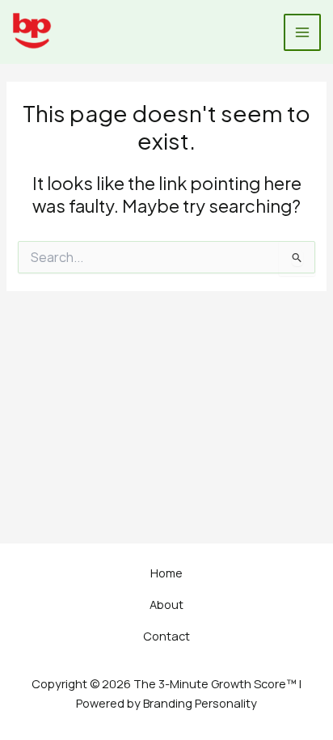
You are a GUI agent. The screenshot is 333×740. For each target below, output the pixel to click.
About (166, 604)
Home (166, 573)
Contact (166, 636)
